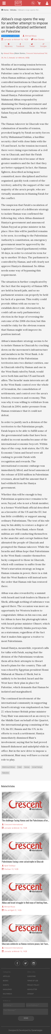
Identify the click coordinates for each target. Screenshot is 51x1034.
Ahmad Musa (30, 36)
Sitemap (30, 994)
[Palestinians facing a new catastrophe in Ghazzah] (25, 846)
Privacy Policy (33, 985)
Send (26, 1018)
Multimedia (7, 994)
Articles (13, 10)
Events (6, 985)
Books (5, 981)
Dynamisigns (36, 1030)
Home (6, 10)
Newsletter (32, 989)
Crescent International (13, 824)
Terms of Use (32, 981)
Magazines (7, 989)
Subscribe (31, 976)
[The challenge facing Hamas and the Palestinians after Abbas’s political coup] (25, 805)
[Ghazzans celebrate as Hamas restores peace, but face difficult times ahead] (25, 928)
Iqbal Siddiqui (9, 866)
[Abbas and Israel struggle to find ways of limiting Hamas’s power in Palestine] (25, 887)
